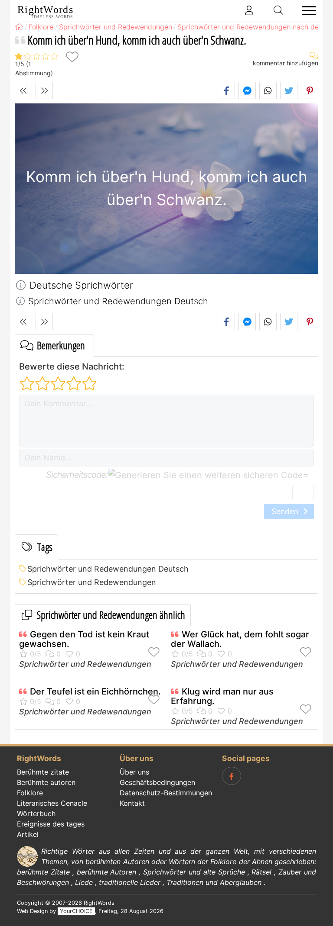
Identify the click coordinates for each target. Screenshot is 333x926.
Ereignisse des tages (51, 824)
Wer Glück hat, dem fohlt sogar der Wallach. (240, 639)
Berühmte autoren (46, 782)
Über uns (134, 772)
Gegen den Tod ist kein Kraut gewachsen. (84, 639)
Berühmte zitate (43, 772)
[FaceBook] (231, 776)
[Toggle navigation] (306, 10)
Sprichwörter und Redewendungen (91, 582)
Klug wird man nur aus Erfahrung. (222, 696)
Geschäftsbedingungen (157, 782)
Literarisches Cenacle (52, 803)
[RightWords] (19, 27)
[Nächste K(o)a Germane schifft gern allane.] (44, 90)
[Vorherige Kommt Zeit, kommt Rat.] (23, 90)
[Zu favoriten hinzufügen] (72, 57)
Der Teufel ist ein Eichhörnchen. (95, 691)
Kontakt (132, 803)
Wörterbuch (36, 813)
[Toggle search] (279, 10)
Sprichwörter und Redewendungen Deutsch (108, 568)
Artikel (28, 834)
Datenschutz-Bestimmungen (166, 792)
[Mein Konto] (249, 10)
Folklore (30, 792)
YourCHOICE (76, 911)
